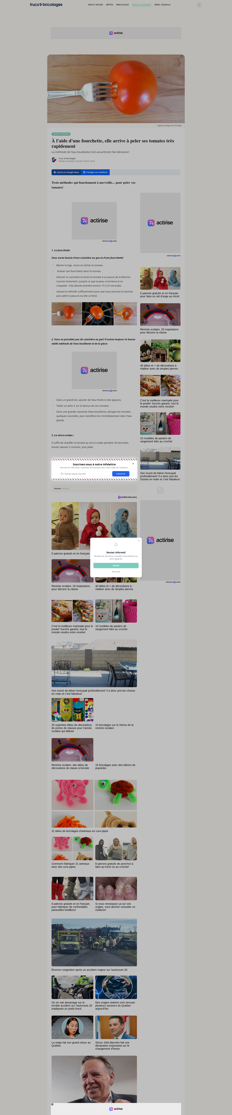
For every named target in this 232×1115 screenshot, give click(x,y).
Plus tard (116, 571)
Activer (116, 565)
